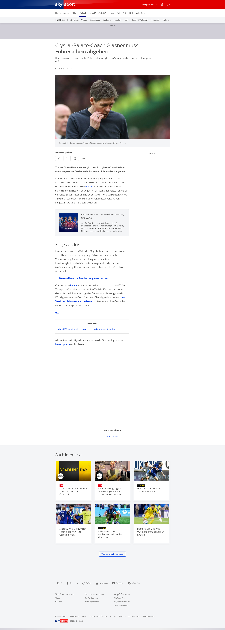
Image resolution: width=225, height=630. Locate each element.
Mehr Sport (141, 13)
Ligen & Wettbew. (140, 20)
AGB (84, 616)
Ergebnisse (95, 20)
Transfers (155, 20)
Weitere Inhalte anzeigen (112, 554)
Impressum (74, 616)
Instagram (104, 583)
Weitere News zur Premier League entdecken (83, 278)
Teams (126, 20)
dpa (57, 312)
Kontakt (113, 616)
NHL (131, 13)
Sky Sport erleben (149, 4)
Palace (73, 285)
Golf (119, 13)
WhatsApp (136, 583)
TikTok (88, 583)
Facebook (74, 583)
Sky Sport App (119, 598)
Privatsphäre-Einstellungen (129, 616)
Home (58, 13)
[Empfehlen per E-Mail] (83, 158)
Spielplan (107, 20)
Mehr (165, 20)
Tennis (111, 13)
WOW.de (58, 602)
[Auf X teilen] (67, 158)
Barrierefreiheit (149, 616)
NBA (125, 13)
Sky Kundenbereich (121, 605)
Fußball (82, 13)
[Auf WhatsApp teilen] (75, 158)
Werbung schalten (92, 602)
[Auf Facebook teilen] (58, 158)
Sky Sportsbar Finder (122, 602)
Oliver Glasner (112, 436)
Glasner (89, 186)
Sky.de (57, 598)
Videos (66, 13)
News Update (62, 344)
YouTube (120, 583)
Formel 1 (92, 13)
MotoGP (102, 13)
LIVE (75, 13)
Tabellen (117, 20)
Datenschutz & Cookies (98, 616)
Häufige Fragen (61, 616)
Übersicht (74, 20)
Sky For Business (91, 598)
